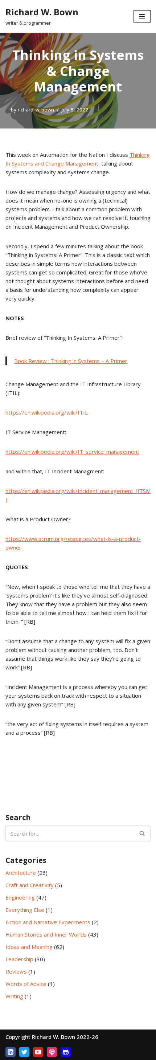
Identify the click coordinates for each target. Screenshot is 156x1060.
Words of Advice (25, 983)
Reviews (16, 971)
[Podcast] (52, 1052)
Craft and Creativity (29, 885)
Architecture (20, 872)
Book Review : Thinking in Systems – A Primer (70, 360)
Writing (14, 996)
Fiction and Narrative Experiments (47, 922)
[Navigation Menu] (142, 16)
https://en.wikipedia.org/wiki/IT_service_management (72, 451)
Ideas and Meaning (29, 946)
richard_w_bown (36, 109)
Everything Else (24, 909)
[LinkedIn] (10, 1052)
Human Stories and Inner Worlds (46, 934)
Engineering (20, 897)
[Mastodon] (66, 1052)
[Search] (142, 833)
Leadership (19, 959)
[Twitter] (24, 1052)
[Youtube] (38, 1052)
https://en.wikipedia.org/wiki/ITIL (46, 412)
